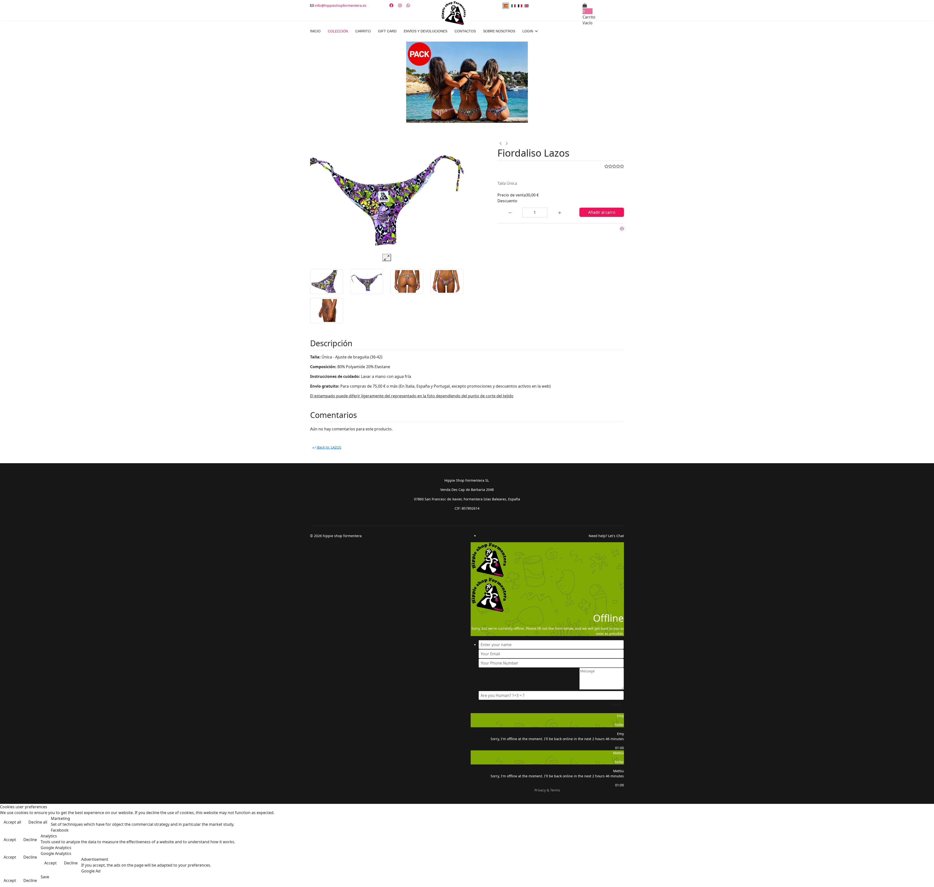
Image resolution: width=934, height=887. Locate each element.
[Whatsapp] (408, 5)
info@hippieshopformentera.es (340, 5)
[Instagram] (400, 5)
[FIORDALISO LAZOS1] (447, 281)
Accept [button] (10, 839)
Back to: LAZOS (328, 447)
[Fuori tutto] (467, 82)
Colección (338, 31)
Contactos (465, 31)
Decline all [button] (37, 822)
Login (527, 31)
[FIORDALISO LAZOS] (366, 281)
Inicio (315, 31)
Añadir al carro (601, 212)
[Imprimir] (622, 228)
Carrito (363, 31)
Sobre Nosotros (499, 31)
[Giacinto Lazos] (506, 143)
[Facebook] (391, 5)
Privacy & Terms (547, 790)
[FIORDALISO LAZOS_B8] (406, 281)
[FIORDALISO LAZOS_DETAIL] (326, 281)
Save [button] (45, 876)
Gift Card (387, 31)
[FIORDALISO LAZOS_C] (326, 310)
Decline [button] (30, 839)
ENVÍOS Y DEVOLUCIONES (425, 31)
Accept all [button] (12, 822)
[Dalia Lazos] (500, 143)
